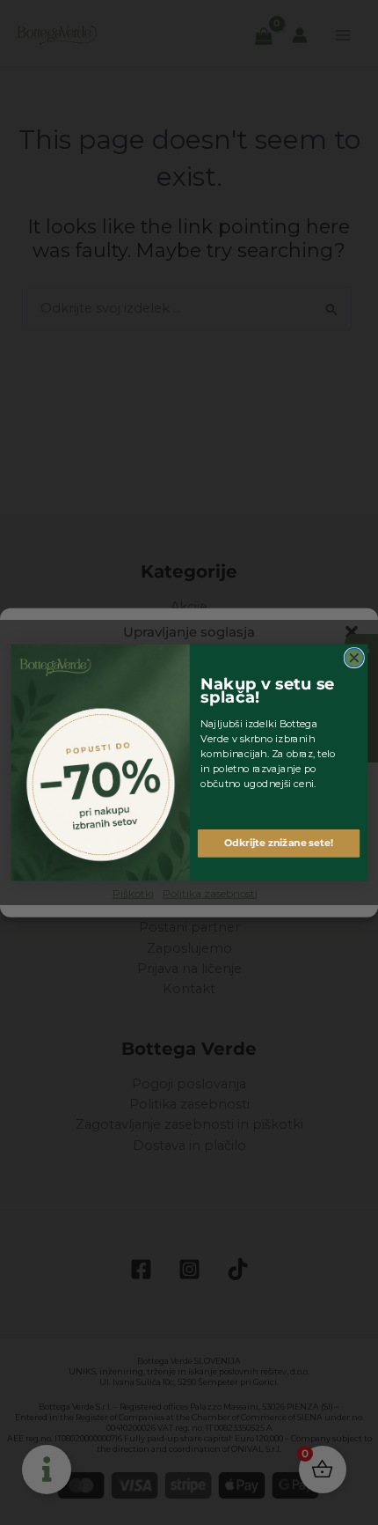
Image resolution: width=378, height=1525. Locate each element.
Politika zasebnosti (210, 893)
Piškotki (133, 893)
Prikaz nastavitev (189, 854)
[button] (351, 631)
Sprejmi (189, 806)
